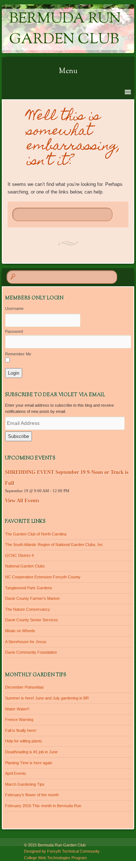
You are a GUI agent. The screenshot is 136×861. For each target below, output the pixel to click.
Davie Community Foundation (31, 652)
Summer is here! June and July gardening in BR (47, 698)
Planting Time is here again (28, 763)
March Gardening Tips (25, 784)
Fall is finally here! (20, 730)
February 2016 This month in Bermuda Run (43, 806)
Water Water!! (17, 709)
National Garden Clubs (25, 566)
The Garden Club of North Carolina (35, 534)
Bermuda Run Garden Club (65, 29)
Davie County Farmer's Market (32, 598)
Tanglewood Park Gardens (28, 588)
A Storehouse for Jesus (25, 641)
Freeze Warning (19, 719)
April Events (15, 773)
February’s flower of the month (32, 795)
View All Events (22, 500)
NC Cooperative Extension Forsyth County (43, 577)
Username (14, 308)
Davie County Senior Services (31, 620)
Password (14, 331)
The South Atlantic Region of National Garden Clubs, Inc (54, 544)
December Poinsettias (24, 687)
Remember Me (18, 354)
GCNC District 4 (19, 555)
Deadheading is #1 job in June (31, 752)
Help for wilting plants (23, 741)
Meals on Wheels (20, 631)
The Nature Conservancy (27, 609)
